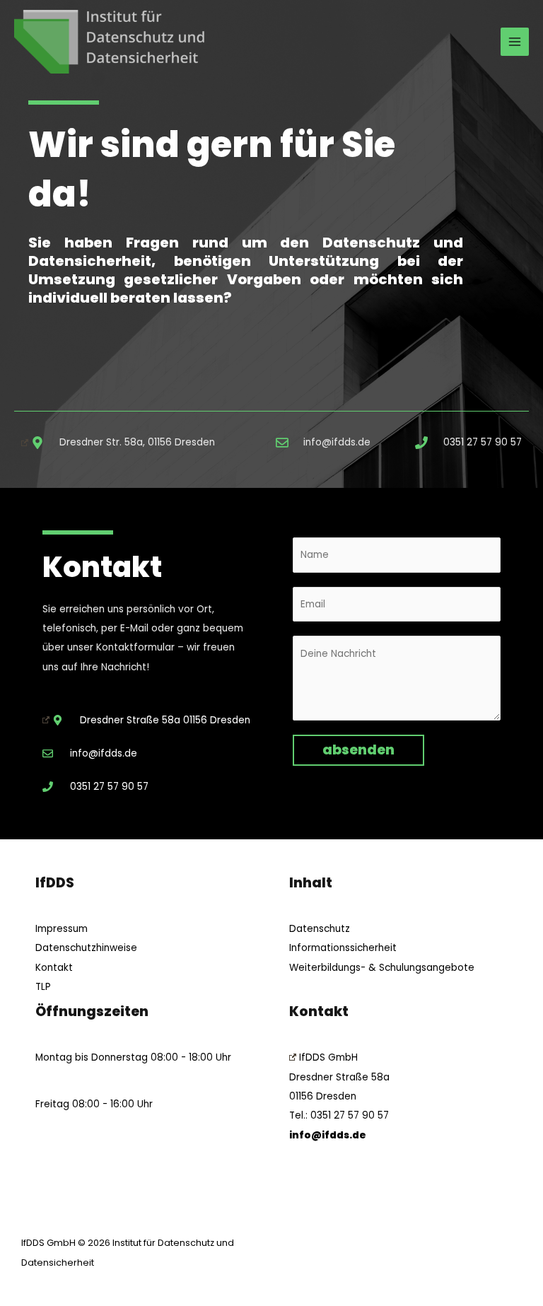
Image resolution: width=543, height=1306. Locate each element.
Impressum (61, 928)
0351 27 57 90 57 (349, 1115)
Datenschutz (319, 928)
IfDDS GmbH (328, 1057)
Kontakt (54, 967)
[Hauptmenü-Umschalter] (515, 42)
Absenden (358, 749)
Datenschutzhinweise (86, 948)
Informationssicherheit (343, 948)
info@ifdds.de (327, 1135)
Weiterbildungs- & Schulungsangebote (381, 967)
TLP (43, 986)
